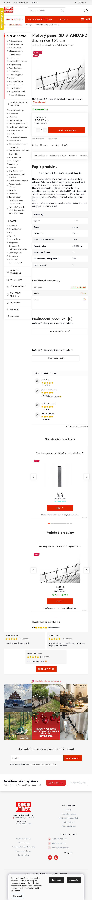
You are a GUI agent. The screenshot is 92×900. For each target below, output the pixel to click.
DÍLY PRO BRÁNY (18, 286)
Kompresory (13, 242)
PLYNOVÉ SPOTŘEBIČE (15, 272)
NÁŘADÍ (13, 221)
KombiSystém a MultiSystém (18, 127)
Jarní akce (14, 316)
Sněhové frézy (14, 147)
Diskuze (72, 155)
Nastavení (17, 896)
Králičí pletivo (14, 58)
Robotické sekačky (15, 140)
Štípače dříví (13, 154)
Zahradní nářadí (15, 197)
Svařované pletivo (15, 48)
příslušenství (13, 259)
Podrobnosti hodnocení (65, 45)
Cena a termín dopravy (23, 851)
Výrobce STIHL (47, 874)
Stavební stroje (14, 256)
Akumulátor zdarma (16, 213)
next (86, 477)
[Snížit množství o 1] (38, 130)
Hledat (62, 10)
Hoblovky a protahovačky (18, 249)
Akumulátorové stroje (16, 110)
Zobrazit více (46, 669)
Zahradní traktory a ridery (18, 144)
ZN (85, 299)
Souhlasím (73, 880)
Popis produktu (39, 155)
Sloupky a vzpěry (15, 64)
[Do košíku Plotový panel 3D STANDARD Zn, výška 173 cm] (60, 601)
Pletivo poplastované (16, 41)
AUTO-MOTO (16, 280)
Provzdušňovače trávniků (18, 137)
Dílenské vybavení (15, 253)
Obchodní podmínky (23, 839)
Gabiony (12, 78)
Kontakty (7, 2)
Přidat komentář (56, 358)
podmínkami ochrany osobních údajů (44, 764)
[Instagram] (56, 857)
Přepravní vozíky (15, 204)
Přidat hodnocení (60, 331)
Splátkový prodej (23, 843)
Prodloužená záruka (21, 2)
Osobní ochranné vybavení (18, 180)
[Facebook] (50, 857)
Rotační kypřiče (14, 161)
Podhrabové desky (15, 68)
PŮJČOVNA (15, 302)
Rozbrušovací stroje (16, 130)
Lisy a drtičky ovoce (16, 200)
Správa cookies (23, 855)
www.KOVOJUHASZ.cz (33, 874)
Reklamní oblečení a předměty (16, 185)
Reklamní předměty (16, 263)
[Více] (85, 19)
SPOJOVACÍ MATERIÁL (17, 91)
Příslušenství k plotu (16, 81)
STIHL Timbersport (60, 874)
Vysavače (12, 236)
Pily (10, 232)
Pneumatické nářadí (16, 239)
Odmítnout (56, 880)
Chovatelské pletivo (16, 51)
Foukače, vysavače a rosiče (18, 124)
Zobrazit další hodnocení (76, 426)
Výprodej (14, 309)
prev (33, 477)
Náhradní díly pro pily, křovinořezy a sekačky (17, 208)
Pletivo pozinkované (16, 44)
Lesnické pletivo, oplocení (18, 61)
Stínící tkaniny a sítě (16, 85)
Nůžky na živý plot (15, 120)
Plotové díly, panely (16, 75)
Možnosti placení (68, 822)
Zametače (12, 167)
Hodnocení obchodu (46, 622)
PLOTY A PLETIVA (18, 36)
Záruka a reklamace (69, 826)
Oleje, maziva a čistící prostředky (17, 175)
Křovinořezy (13, 117)
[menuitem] (14, 19)
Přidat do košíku (67, 130)
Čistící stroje (13, 164)
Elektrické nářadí (15, 229)
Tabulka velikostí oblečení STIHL (23, 847)
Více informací (39, 102)
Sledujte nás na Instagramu (48, 681)
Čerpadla (12, 190)
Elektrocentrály (14, 246)
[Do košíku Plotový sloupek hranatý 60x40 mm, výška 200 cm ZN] (60, 508)
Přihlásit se (72, 758)
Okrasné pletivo (14, 54)
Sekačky (12, 134)
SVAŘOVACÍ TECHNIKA (15, 294)
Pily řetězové (13, 113)
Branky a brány (14, 71)
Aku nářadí (13, 226)
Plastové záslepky (15, 88)
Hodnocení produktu (57, 155)
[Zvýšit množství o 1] (45, 130)
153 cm (83, 293)
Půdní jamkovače (15, 157)
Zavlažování (13, 194)
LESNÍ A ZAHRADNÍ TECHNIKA (18, 104)
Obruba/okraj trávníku (17, 95)
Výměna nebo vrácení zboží (68, 818)
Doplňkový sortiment (16, 171)
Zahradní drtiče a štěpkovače (19, 151)
